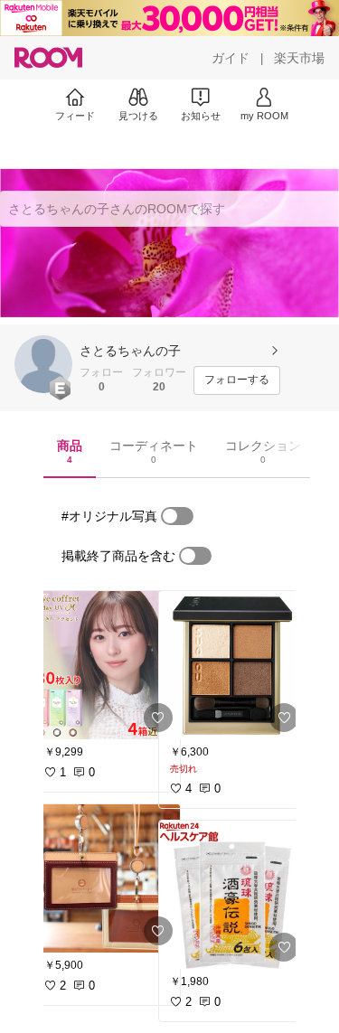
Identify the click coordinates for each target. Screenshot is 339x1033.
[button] (43, 364)
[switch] (177, 516)
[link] (106, 665)
